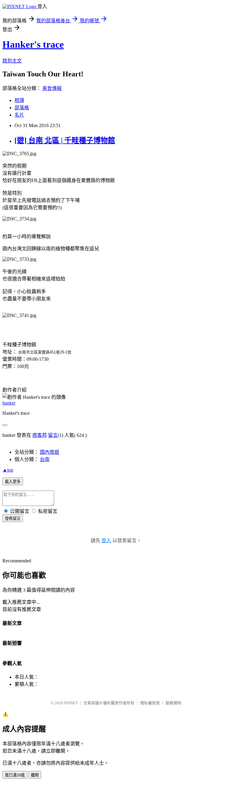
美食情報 (52, 88)
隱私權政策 (150, 703)
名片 (19, 114)
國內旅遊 (49, 452)
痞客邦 (39, 435)
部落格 (21, 107)
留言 (53, 435)
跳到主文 (12, 60)
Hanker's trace (33, 44)
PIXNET (71, 703)
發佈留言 (13, 518)
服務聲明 (173, 703)
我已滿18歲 (15, 775)
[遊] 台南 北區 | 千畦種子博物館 (64, 140)
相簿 (19, 100)
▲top (7, 469)
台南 (45, 459)
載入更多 (13, 481)
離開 (35, 775)
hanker (8, 402)
